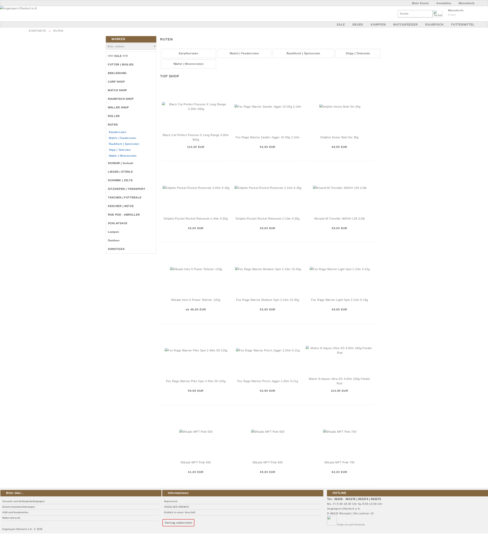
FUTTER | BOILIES (121, 64)
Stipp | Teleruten (120, 149)
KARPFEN (378, 24)
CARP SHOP (116, 81)
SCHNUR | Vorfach (120, 163)
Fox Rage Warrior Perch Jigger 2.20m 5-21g (267, 381)
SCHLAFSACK (118, 223)
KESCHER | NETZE (121, 206)
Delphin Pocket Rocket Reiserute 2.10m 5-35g (267, 218)
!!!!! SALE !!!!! (118, 55)
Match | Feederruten (122, 137)
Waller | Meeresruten (123, 155)
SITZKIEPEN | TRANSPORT (126, 188)
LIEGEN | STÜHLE (120, 171)
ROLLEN (114, 116)
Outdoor (114, 240)
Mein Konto (420, 3)
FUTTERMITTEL (462, 24)
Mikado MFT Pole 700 (339, 462)
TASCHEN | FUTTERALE (124, 197)
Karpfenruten (117, 132)
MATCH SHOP (117, 90)
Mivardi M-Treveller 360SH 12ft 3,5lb (339, 218)
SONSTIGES (116, 248)
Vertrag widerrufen (178, 522)
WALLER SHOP (118, 107)
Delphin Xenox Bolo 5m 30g (339, 137)
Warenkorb (466, 3)
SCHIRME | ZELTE (120, 180)
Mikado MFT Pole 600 (268, 462)
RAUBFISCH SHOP (121, 98)
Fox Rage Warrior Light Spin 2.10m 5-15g (339, 299)
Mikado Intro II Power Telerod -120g (195, 299)
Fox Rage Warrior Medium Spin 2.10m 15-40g (267, 299)
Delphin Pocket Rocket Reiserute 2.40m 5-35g (196, 218)
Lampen (113, 231)
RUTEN (58, 30)
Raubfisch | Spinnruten (124, 143)
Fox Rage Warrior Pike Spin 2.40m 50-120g (196, 381)
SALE (341, 24)
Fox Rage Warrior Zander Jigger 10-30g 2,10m (267, 137)
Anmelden (443, 3)
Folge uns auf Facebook (351, 524)
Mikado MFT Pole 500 (196, 462)
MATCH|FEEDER (405, 24)
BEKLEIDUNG (117, 73)
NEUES (357, 24)
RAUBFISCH (434, 24)
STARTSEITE (37, 30)
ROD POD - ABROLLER (124, 214)
